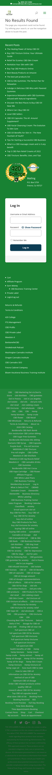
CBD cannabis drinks (31, 462)
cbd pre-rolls (36, 401)
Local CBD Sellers (14, 114)
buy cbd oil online (24, 519)
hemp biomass (17, 414)
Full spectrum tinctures (24, 642)
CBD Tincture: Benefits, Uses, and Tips (24, 155)
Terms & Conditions (14, 310)
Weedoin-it (10, 337)
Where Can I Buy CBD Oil (18, 110)
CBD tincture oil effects (16, 601)
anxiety (30, 506)
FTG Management (13, 322)
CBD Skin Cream (16, 598)
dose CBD (12, 626)
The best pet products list (18, 76)
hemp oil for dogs (15, 661)
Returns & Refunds (13, 305)
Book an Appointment (31, 715)
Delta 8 (39, 620)
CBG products (20, 614)
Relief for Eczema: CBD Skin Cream (22, 60)
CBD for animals (31, 547)
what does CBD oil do (17, 696)
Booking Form (35, 696)
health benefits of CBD (20, 649)
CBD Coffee (33, 452)
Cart (30, 712)
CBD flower (18, 417)
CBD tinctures (12, 408)
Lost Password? (26, 259)
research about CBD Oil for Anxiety (25, 690)
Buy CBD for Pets (18, 512)
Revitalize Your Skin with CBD (20, 64)
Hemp (34, 411)
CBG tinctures (35, 614)
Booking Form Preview (15, 703)
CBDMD (35, 487)
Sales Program (15, 503)
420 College (10, 317)
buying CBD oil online (24, 528)
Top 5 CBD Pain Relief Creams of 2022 (24, 151)
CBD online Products (17, 588)
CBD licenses (11, 570)
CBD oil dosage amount (24, 576)
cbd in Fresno (15, 398)
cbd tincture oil (33, 598)
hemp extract (26, 655)
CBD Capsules (35, 443)
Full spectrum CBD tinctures (24, 636)
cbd (35, 535)
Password (14, 227)
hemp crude (32, 414)
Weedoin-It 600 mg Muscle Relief (24, 459)
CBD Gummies (24, 465)
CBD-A (40, 408)
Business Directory (30, 493)
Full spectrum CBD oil (24, 630)
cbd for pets (31, 554)
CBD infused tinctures (18, 566)
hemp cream (32, 652)
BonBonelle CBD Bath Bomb (24, 430)
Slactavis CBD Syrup (17, 443)
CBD (10, 392)
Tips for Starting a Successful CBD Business (26, 140)
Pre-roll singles (18, 452)
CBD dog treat (32, 544)
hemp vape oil (12, 668)
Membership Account (20, 484)
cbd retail (14, 405)
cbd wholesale (28, 408)
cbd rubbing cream (30, 405)
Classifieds (20, 506)
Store (9, 395)
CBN (20, 411)
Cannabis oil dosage (21, 535)
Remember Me (20, 240)
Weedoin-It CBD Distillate (24, 455)
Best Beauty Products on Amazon (22, 72)
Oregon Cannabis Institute (17, 357)
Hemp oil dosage (13, 658)
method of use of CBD (25, 677)
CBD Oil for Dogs (19, 585)
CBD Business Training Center (24, 289)
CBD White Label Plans (24, 478)
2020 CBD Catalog (25, 427)
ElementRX (33, 490)
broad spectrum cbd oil (24, 509)
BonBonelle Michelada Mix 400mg (24, 440)
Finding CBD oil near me (30, 626)
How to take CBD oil (24, 671)
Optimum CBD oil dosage (24, 680)
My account (13, 715)
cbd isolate (12, 401)
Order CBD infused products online (25, 683)
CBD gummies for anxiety (17, 560)
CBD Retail (31, 417)
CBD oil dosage (33, 573)
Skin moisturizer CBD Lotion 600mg (24, 433)
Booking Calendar (33, 503)
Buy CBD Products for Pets (24, 522)
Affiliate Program (14, 281)
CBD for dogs (17, 554)
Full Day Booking (36, 703)
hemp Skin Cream (34, 661)
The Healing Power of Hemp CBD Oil (23, 49)
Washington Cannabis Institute (19, 352)
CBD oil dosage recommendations (24, 579)
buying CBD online (17, 531)
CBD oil (23, 570)
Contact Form (11, 712)
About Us (35, 424)
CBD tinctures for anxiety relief (24, 607)
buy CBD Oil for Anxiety (24, 516)
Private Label (13, 293)
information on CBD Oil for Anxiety (25, 674)
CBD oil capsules (16, 573)
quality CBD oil (24, 687)
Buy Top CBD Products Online (20, 68)
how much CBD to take (32, 668)
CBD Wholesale (14, 421)
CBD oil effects (14, 582)
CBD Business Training (24, 481)
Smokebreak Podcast (14, 347)
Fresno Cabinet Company (16, 367)
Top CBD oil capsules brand (24, 693)
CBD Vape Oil (12, 611)
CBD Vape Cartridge (18, 471)
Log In (36, 484)
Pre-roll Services (31, 446)
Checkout (39, 712)
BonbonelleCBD (12, 342)
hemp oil (39, 655)
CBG (14, 411)
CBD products (13, 592)
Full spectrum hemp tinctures (24, 639)
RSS (34, 699)
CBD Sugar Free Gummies (24, 436)
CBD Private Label (13, 332)
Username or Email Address (22, 214)
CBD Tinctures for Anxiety (24, 604)
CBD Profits (10, 327)
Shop (23, 712)
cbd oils (23, 401)
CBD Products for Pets (32, 592)
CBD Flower (35, 471)
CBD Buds (13, 541)
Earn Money (12, 285)
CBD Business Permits (30, 541)
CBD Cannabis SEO (13, 362)
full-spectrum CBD (24, 646)
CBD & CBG (36, 538)
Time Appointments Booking (25, 709)
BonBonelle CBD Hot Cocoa (24, 468)
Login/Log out (13, 297)
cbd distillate (21, 395)
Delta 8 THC (14, 623)
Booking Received (21, 699)
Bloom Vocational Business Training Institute (25, 372)
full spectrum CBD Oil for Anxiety (24, 633)
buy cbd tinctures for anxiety (24, 525)
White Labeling (24, 497)
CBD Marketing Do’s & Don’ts (28, 392)
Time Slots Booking (24, 706)
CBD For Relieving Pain (17, 557)
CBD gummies (36, 395)
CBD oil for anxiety (32, 582)
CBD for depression (33, 550)
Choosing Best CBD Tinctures (20, 620)
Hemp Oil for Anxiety (33, 658)
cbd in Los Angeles (32, 398)
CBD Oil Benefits (36, 570)
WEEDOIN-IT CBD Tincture (24, 449)
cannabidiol (34, 531)
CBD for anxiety (14, 550)
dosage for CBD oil (31, 623)
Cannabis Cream (18, 490)
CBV (27, 411)
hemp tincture (15, 665)
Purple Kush (15, 446)
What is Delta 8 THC (20, 487)
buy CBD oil (34, 512)
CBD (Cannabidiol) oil (18, 538)
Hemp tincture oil (33, 665)
